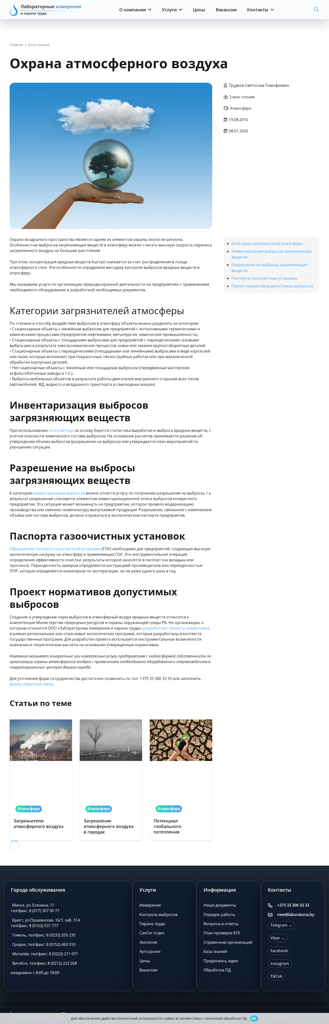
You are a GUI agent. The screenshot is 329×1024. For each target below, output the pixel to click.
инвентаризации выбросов (59, 493)
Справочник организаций (228, 942)
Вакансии (148, 970)
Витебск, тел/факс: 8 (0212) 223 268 (44, 963)
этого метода (61, 430)
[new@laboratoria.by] (272, 915)
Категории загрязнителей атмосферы (267, 243)
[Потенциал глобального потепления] (181, 780)
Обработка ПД (217, 970)
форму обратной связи (31, 684)
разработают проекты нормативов (176, 628)
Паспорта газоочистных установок (264, 278)
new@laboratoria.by (295, 914)
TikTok (276, 976)
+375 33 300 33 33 (293, 905)
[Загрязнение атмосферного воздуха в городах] (111, 780)
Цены (144, 960)
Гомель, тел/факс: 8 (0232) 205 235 (43, 935)
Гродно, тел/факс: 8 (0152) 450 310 (43, 944)
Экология (148, 942)
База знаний (215, 951)
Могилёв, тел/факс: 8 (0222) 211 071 (45, 953)
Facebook (279, 950)
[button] (148, 9)
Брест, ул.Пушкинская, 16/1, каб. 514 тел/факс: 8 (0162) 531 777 (45, 922)
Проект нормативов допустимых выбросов (272, 286)
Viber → (277, 938)
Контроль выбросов (158, 914)
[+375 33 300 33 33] (272, 905)
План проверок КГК (222, 933)
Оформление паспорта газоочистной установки (55, 548)
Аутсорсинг (150, 951)
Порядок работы (219, 914)
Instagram (279, 963)
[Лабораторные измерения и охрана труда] (46, 9)
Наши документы (220, 905)
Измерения (150, 905)
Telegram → (281, 925)
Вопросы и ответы (221, 923)
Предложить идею (221, 960)
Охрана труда (152, 923)
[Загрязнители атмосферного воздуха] (41, 780)
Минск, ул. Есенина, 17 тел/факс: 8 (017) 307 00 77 (35, 907)
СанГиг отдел (151, 933)
